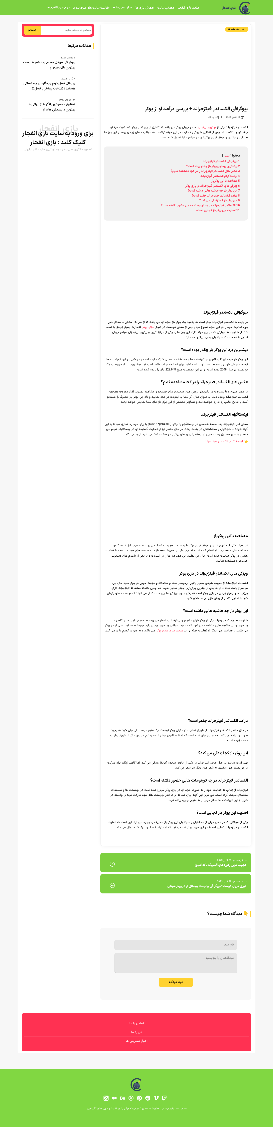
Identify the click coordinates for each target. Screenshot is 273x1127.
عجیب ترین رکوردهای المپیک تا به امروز (220, 865)
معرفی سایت (165, 8)
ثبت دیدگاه (176, 982)
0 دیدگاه (213, 117)
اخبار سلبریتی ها (236, 29)
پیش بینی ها (124, 7)
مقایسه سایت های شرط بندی (91, 8)
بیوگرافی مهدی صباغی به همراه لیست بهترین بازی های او (49, 65)
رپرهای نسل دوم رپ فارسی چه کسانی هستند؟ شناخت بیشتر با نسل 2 (49, 86)
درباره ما (136, 1032)
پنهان (227, 156)
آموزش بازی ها (145, 8)
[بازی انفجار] (245, 8)
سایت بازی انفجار (188, 8)
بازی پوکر (148, 327)
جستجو (32, 30)
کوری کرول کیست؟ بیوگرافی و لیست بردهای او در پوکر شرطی (206, 886)
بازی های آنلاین (60, 7)
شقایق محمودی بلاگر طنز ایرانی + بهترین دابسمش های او (52, 107)
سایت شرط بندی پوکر (169, 630)
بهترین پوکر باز (206, 127)
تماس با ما (136, 1023)
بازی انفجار (229, 8)
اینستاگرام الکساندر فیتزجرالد (224, 441)
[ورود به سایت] (136, 1111)
